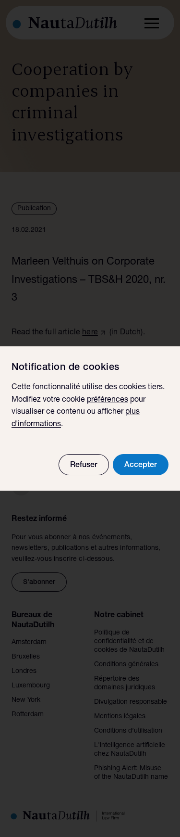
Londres (24, 671)
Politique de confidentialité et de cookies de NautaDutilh (129, 642)
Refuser (83, 465)
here (90, 333)
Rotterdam (28, 714)
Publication (34, 208)
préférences (107, 400)
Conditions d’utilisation (128, 731)
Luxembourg (31, 686)
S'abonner (39, 582)
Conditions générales (126, 664)
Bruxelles (26, 657)
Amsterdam (29, 642)
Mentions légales (119, 716)
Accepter (140, 465)
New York (26, 700)
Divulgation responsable (130, 702)
